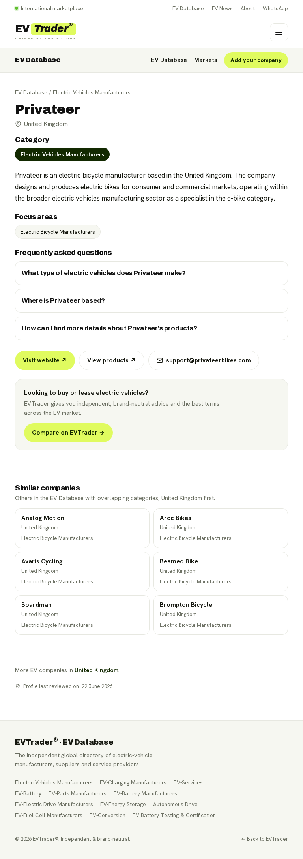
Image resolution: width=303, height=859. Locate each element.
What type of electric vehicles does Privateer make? (104, 273)
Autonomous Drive (175, 804)
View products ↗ (111, 360)
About (248, 8)
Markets (205, 60)
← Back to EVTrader (264, 839)
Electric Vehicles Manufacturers (92, 92)
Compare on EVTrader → (68, 433)
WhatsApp (275, 8)
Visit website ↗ (45, 360)
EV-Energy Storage (123, 804)
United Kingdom (96, 670)
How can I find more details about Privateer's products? (109, 328)
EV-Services (188, 782)
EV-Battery (28, 793)
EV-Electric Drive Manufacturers (54, 804)
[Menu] (279, 32)
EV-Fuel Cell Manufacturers (48, 815)
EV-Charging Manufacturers (133, 782)
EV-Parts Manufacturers (78, 793)
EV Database (188, 8)
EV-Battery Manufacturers (145, 793)
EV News (222, 8)
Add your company (256, 60)
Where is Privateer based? (63, 300)
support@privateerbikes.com (208, 360)
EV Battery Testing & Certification (174, 815)
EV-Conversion (107, 815)
